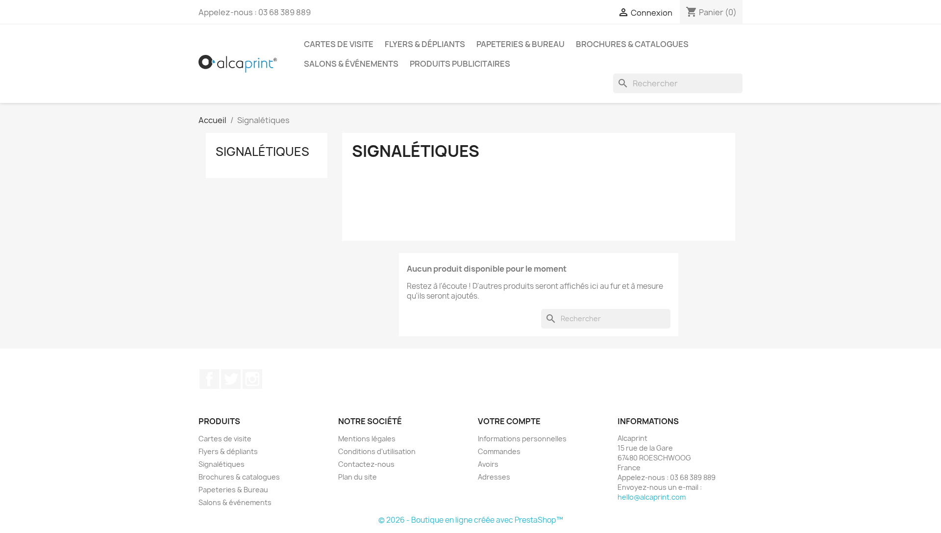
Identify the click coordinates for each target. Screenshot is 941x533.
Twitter (231, 379)
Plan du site (357, 477)
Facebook (209, 379)
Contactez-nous (366, 464)
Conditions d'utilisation (377, 451)
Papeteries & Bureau (520, 44)
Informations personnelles (522, 438)
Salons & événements (351, 63)
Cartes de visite (338, 44)
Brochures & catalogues (632, 44)
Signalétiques (262, 151)
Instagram (252, 379)
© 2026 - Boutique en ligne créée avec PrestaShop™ (470, 520)
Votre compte (509, 421)
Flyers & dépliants (425, 44)
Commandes (499, 451)
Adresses (494, 477)
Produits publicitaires (460, 63)
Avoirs (488, 464)
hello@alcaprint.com (652, 497)
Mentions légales (367, 438)
